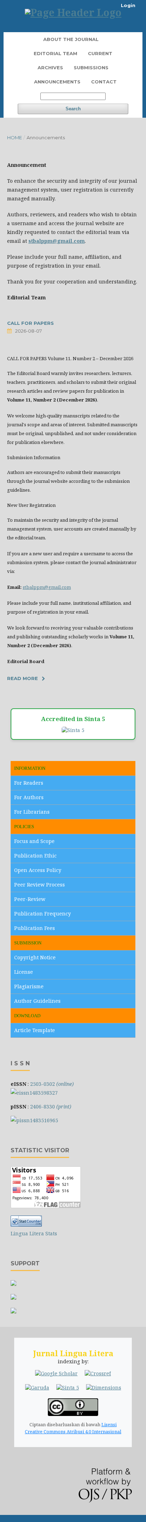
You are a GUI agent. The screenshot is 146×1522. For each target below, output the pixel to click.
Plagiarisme (29, 986)
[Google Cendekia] (56, 1373)
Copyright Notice (35, 957)
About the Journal (71, 39)
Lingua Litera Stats (34, 1233)
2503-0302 (52, 1084)
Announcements (57, 81)
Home (14, 137)
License (23, 971)
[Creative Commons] (73, 1414)
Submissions (91, 67)
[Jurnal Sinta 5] (67, 1387)
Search (73, 108)
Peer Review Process (39, 884)
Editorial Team (55, 53)
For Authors (29, 797)
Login (128, 5)
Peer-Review (29, 899)
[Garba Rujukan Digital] (37, 1387)
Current (100, 53)
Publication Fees (34, 928)
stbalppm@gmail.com (47, 587)
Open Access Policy (37, 870)
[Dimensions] (103, 1387)
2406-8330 (50, 1106)
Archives (50, 67)
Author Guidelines (37, 1000)
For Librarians (32, 811)
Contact (104, 81)
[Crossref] (98, 1373)
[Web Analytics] (26, 1224)
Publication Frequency (42, 913)
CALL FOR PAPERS (30, 323)
